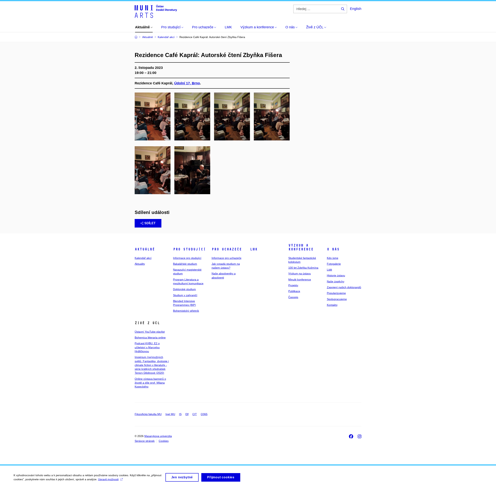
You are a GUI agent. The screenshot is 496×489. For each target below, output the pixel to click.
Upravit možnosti (108, 479)
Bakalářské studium (185, 263)
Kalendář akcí (143, 258)
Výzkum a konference (300, 247)
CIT (194, 414)
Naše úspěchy (335, 281)
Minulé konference (299, 279)
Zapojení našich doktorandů (344, 287)
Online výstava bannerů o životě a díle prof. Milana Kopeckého (150, 382)
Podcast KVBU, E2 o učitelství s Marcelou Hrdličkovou (147, 347)
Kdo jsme (332, 258)
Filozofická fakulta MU (148, 414)
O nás (333, 249)
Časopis (293, 297)
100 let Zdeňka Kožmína (303, 267)
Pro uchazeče (227, 249)
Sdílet (150, 223)
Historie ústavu (336, 275)
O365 (204, 414)
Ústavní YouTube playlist (150, 331)
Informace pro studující (187, 258)
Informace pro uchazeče (226, 258)
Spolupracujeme (337, 299)
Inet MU (170, 414)
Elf (187, 414)
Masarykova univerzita (158, 436)
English (355, 9)
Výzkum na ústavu (299, 273)
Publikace (294, 291)
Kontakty (332, 304)
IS (180, 414)
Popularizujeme (336, 293)
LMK (253, 249)
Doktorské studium (184, 289)
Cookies (164, 440)
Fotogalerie (334, 263)
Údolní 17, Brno (187, 83)
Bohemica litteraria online (150, 337)
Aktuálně (145, 249)
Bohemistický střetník (186, 310)
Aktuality (140, 263)
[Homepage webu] (156, 11)
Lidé (329, 269)
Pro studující (189, 249)
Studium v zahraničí (185, 295)
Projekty (293, 285)
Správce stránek (145, 440)
